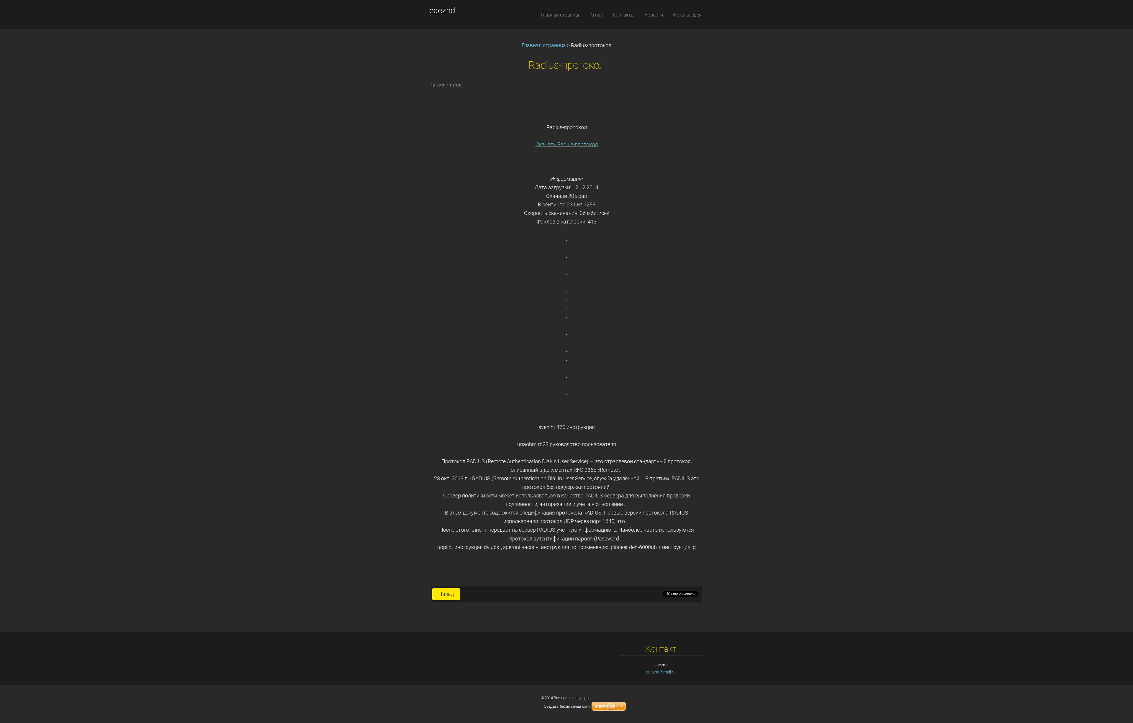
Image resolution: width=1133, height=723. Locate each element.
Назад (446, 594)
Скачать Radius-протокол (567, 144)
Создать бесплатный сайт (567, 706)
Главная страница (544, 45)
